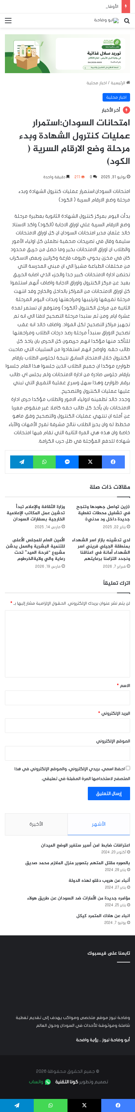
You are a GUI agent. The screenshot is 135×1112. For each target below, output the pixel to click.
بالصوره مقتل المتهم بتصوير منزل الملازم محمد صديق (77, 863)
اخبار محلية (97, 83)
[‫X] (90, 462)
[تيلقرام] (21, 462)
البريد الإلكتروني (114, 713)
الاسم (123, 685)
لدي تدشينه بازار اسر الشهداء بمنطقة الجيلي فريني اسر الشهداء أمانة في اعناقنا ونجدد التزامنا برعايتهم (101, 549)
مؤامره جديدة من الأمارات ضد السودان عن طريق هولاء (78, 898)
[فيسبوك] (113, 462)
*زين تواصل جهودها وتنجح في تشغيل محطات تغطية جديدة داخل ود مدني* (103, 513)
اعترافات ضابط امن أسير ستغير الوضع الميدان (85, 845)
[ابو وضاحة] (106, 20)
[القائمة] (8, 23)
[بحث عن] (127, 23)
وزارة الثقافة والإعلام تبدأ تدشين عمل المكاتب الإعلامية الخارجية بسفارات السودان (36, 513)
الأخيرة (36, 824)
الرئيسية (118, 83)
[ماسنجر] (67, 462)
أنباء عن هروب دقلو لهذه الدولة (99, 880)
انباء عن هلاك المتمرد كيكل (103, 916)
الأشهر (99, 824)
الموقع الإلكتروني (113, 741)
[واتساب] (44, 462)
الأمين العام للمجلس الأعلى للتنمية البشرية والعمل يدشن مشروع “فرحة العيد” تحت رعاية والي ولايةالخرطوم (35, 549)
